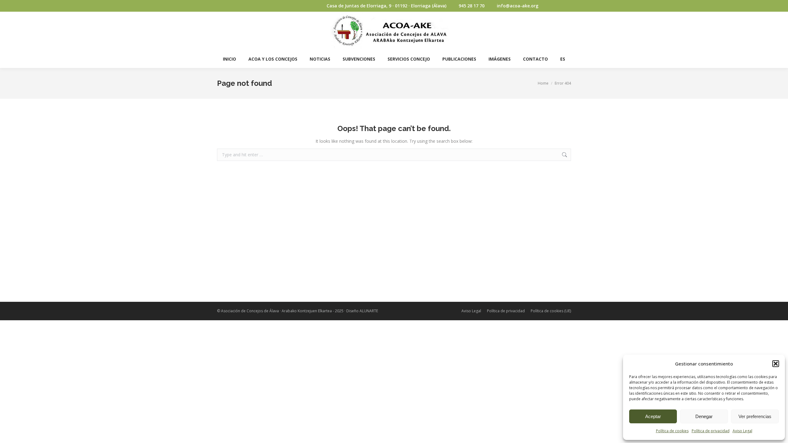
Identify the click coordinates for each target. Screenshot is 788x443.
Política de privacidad (711, 430)
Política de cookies (672, 430)
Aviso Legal (742, 430)
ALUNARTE (369, 310)
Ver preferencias (754, 416)
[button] (776, 364)
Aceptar (653, 416)
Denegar (704, 416)
